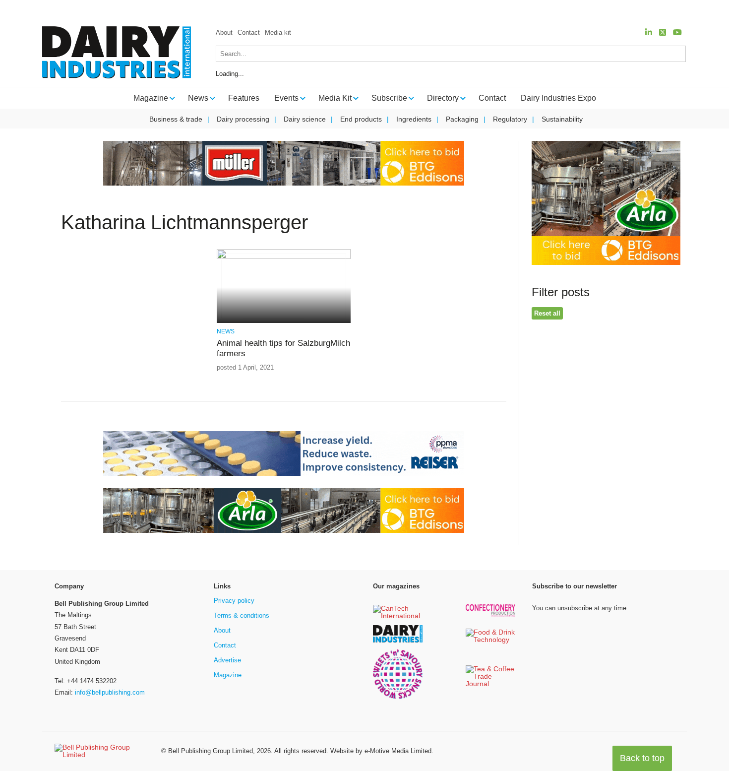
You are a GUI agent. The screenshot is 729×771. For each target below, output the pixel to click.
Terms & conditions (241, 615)
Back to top (642, 758)
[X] (662, 32)
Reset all (547, 313)
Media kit (278, 32)
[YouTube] (677, 32)
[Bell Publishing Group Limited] (101, 751)
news (226, 331)
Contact (249, 32)
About (224, 32)
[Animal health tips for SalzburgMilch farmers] (283, 257)
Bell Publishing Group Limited (210, 751)
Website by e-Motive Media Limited (380, 751)
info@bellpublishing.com (110, 692)
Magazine (228, 675)
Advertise (227, 660)
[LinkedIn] (648, 32)
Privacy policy (234, 600)
